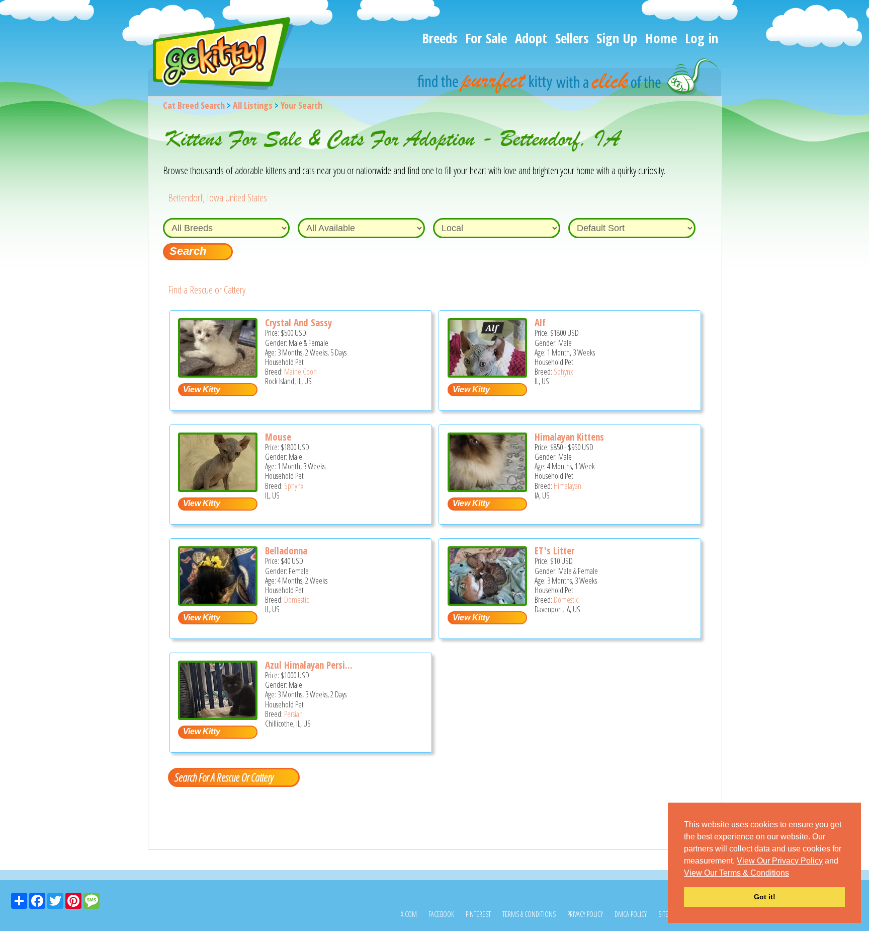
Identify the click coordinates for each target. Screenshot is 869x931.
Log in (701, 38)
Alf (540, 322)
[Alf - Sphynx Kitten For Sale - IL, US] (487, 374)
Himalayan (567, 485)
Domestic (296, 599)
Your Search (301, 105)
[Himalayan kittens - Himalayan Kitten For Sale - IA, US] (487, 488)
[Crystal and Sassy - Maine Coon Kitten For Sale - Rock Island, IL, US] (217, 374)
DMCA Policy (631, 914)
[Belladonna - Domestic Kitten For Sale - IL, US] (217, 602)
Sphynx (563, 371)
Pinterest (478, 914)
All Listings (253, 105)
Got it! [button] (764, 897)
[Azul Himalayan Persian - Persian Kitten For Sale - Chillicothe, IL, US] (217, 716)
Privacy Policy (585, 914)
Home (661, 38)
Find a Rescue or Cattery (206, 290)
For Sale (486, 38)
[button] (792, 873)
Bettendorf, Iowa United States (217, 197)
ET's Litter (554, 550)
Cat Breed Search (194, 105)
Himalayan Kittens (569, 437)
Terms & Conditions (529, 914)
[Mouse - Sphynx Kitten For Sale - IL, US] (217, 488)
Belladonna (286, 550)
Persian (293, 714)
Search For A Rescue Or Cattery (224, 776)
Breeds (439, 38)
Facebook (441, 914)
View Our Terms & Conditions (736, 873)
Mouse (278, 437)
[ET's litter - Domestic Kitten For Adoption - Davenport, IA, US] (487, 602)
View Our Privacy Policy (780, 860)
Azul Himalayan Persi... (309, 665)
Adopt (531, 38)
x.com (409, 914)
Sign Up (616, 38)
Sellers (571, 38)
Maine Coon (300, 371)
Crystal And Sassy (298, 322)
